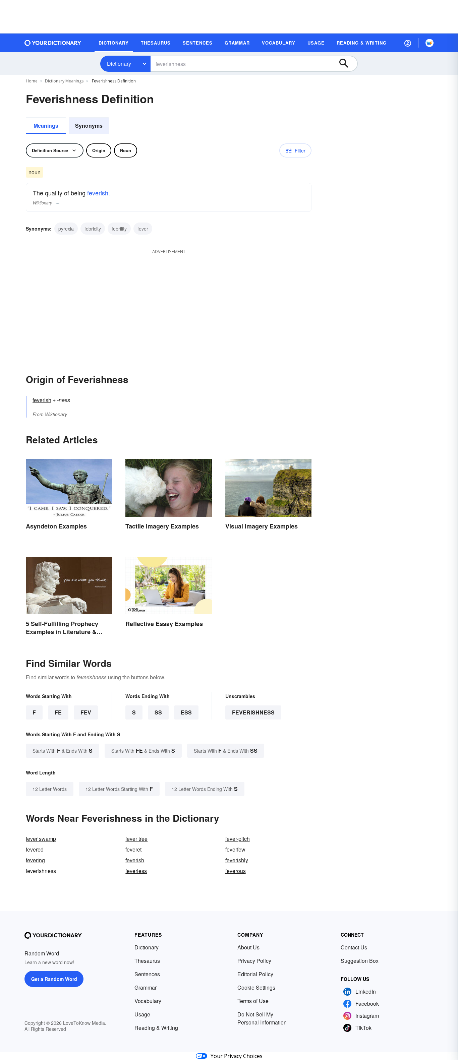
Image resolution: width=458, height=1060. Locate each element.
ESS (186, 712)
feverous (235, 871)
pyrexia (66, 228)
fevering (35, 860)
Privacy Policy (254, 960)
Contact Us (354, 947)
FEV (85, 712)
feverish (42, 400)
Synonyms (89, 125)
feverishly (236, 860)
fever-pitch (237, 839)
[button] (408, 43)
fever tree (136, 839)
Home (32, 81)
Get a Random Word (54, 979)
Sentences (147, 974)
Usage (142, 1014)
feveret (133, 849)
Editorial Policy (255, 974)
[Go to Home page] (52, 43)
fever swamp (41, 839)
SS (158, 712)
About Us (248, 947)
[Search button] (347, 63)
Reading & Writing (156, 1028)
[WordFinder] (429, 43)
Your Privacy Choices (237, 1056)
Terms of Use (253, 1001)
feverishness (253, 712)
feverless (136, 871)
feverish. (98, 192)
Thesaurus (147, 960)
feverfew (235, 849)
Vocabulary (147, 1001)
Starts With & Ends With (63, 750)
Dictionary (119, 63)
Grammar (145, 987)
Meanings (46, 125)
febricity (92, 228)
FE (58, 712)
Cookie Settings (256, 987)
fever (142, 228)
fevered (35, 849)
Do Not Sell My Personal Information (262, 1018)
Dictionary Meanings (64, 81)
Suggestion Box (360, 960)
